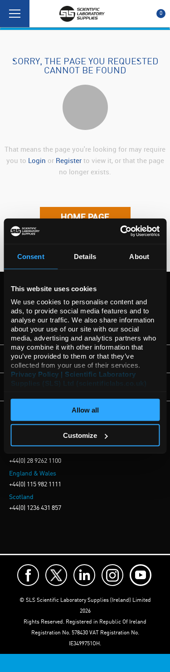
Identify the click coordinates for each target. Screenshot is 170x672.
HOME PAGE (85, 216)
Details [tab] (85, 256)
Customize (80, 435)
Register (69, 160)
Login (37, 160)
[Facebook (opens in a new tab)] (28, 575)
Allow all (85, 409)
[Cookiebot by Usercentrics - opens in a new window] (121, 231)
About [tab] (139, 256)
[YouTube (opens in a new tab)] (140, 575)
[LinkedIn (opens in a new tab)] (84, 575)
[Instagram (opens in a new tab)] (112, 575)
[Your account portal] (39, 13)
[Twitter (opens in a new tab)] (56, 575)
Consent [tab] (30, 256)
